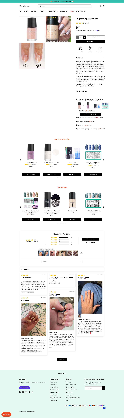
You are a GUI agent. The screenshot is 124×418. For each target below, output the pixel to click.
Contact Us (53, 384)
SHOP (26, 11)
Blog (67, 400)
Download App (70, 387)
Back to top (61, 373)
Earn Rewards (70, 395)
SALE (72, 11)
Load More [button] (62, 359)
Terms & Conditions (55, 397)
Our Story (68, 382)
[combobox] (64, 6)
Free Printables (54, 392)
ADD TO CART (96, 37)
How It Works (54, 387)
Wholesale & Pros (71, 384)
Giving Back (69, 392)
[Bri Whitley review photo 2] (79, 316)
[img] (24, 275)
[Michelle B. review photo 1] (61, 313)
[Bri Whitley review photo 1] (90, 297)
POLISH (42, 11)
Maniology (24, 411)
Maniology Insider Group (73, 397)
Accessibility (53, 400)
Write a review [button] (90, 239)
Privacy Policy (54, 395)
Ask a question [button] (90, 242)
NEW (20, 11)
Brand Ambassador (71, 390)
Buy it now (90, 41)
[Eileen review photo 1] (33, 319)
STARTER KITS (64, 11)
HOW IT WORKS (80, 11)
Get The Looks (54, 390)
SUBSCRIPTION (52, 11)
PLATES (33, 11)
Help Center (53, 382)
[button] (79, 23)
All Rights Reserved (31, 411)
